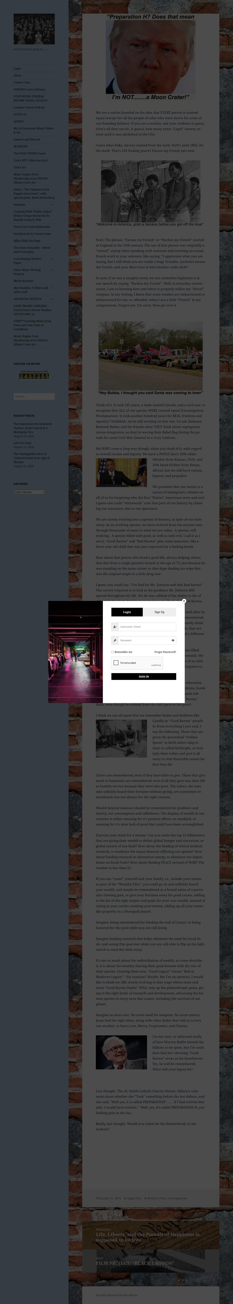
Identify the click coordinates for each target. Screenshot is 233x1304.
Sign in (144, 676)
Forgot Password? (165, 652)
